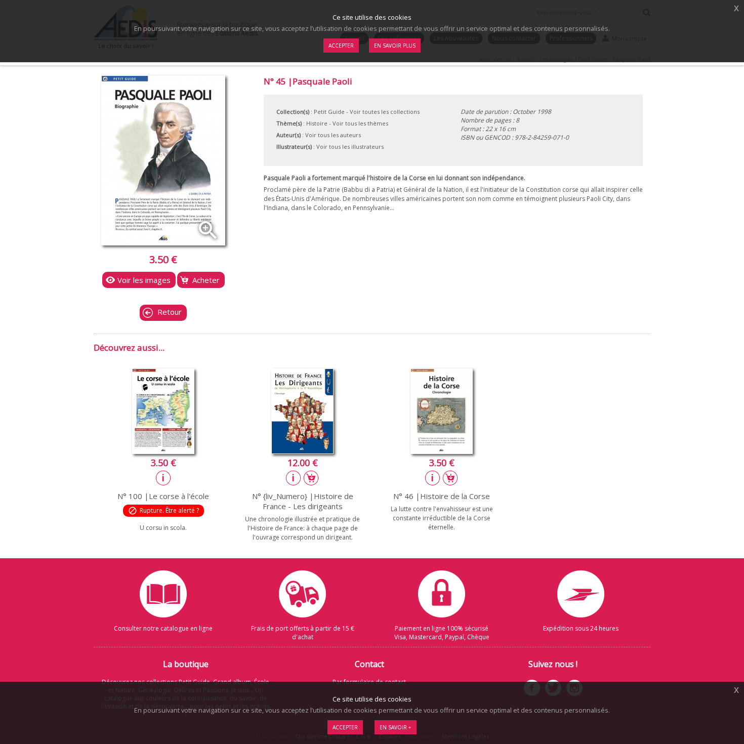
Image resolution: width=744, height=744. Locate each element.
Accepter (345, 727)
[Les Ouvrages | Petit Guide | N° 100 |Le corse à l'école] (163, 451)
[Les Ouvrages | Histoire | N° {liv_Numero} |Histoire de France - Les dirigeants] (302, 451)
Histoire (316, 123)
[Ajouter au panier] (311, 478)
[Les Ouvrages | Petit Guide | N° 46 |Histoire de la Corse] (441, 451)
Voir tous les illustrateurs (350, 146)
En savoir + (395, 727)
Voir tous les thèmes (360, 123)
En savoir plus (395, 45)
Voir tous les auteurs (333, 135)
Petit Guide (329, 111)
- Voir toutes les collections (383, 111)
